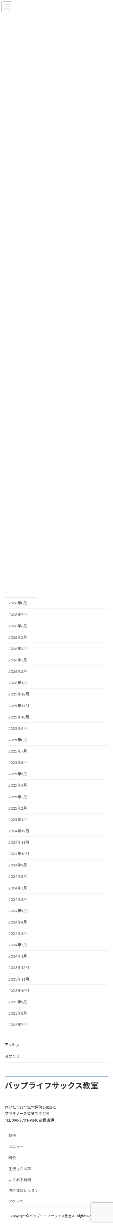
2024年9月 (17, 865)
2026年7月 (17, 614)
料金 (12, 1157)
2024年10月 (18, 853)
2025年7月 (17, 751)
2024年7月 (17, 887)
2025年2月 (17, 808)
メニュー (16, 1147)
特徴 (12, 1136)
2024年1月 (17, 956)
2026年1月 (17, 682)
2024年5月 (17, 910)
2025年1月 (17, 819)
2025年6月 (17, 762)
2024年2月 (17, 944)
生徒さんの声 (19, 1168)
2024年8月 (17, 876)
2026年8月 (17, 603)
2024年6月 (17, 899)
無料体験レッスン (23, 1190)
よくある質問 (19, 1179)
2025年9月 (17, 728)
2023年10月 (18, 990)
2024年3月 (17, 933)
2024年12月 (18, 831)
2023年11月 (18, 979)
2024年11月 (18, 842)
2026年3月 (17, 660)
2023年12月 (18, 967)
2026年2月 (17, 671)
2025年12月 (18, 694)
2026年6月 (17, 625)
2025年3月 (17, 796)
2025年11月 (18, 705)
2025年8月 (17, 739)
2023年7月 (17, 1024)
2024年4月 (17, 922)
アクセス (12, 1044)
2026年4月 (17, 648)
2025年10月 (18, 716)
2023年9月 (17, 1002)
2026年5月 (17, 637)
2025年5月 (17, 773)
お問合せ (12, 1056)
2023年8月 (17, 1013)
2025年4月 (17, 785)
